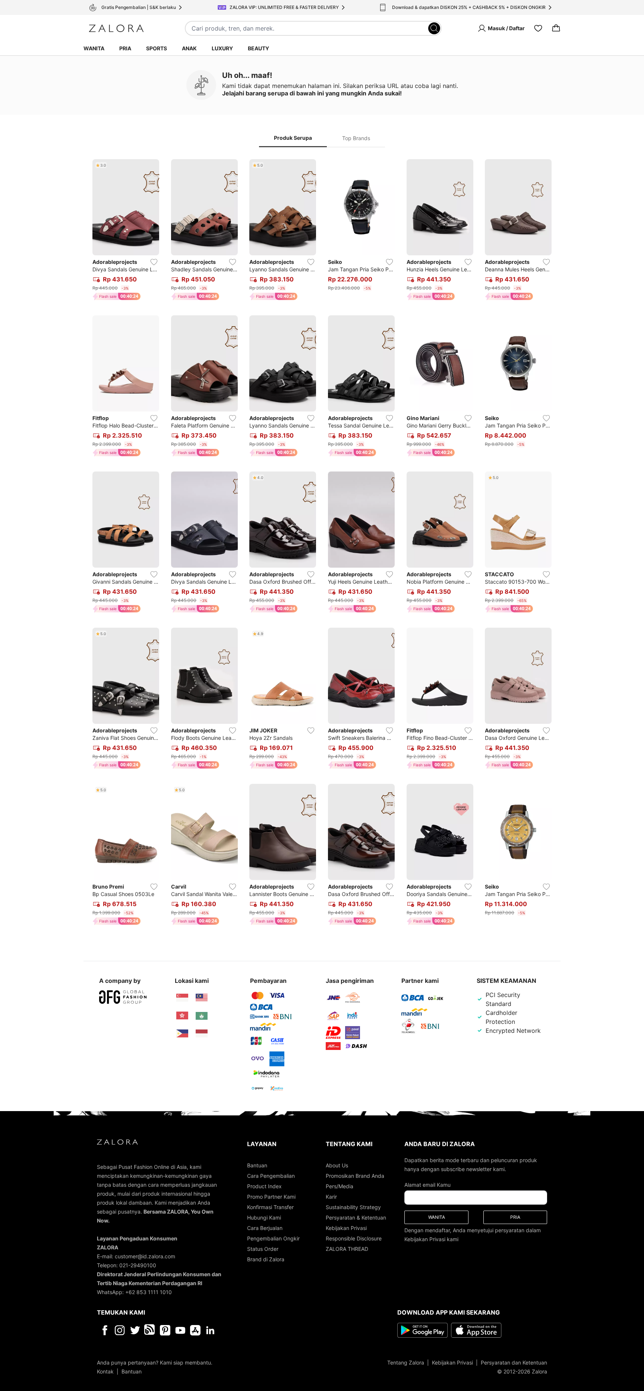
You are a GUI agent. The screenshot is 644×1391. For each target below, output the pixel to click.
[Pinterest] (165, 1330)
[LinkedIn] (210, 1330)
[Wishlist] (538, 28)
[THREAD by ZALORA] (150, 1330)
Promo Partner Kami (271, 1196)
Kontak (105, 1371)
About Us (337, 1165)
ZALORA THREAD (347, 1249)
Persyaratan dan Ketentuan (514, 1362)
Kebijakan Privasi (346, 1228)
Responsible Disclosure (354, 1238)
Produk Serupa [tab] (293, 138)
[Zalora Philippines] (182, 1033)
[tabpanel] (322, 543)
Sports (156, 48)
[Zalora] (116, 28)
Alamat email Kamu (427, 1185)
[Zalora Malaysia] (201, 997)
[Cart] (556, 28)
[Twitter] (135, 1330)
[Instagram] (119, 1330)
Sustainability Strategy (353, 1207)
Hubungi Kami (264, 1217)
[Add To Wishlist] (154, 262)
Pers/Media (339, 1186)
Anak (189, 48)
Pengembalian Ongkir (273, 1238)
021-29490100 (137, 1265)
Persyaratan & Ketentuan (356, 1217)
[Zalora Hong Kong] (182, 1015)
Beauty (258, 48)
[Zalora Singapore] (182, 997)
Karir (331, 1196)
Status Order (262, 1249)
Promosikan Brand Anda (355, 1176)
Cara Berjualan (264, 1228)
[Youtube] (180, 1330)
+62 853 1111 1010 (148, 1292)
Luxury (222, 48)
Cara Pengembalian (271, 1176)
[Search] (434, 28)
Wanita (93, 48)
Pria (125, 48)
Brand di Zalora (265, 1259)
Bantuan (257, 1165)
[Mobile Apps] (195, 1330)
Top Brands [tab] (356, 138)
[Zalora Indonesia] (201, 1033)
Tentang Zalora (405, 1362)
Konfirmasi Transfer (270, 1207)
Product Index (264, 1186)
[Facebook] (104, 1330)
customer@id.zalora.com (145, 1256)
